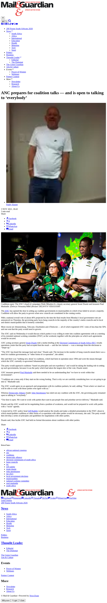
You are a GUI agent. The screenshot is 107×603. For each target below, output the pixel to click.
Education (10, 521)
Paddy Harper (12, 204)
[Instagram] (4, 24)
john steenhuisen (13, 471)
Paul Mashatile (26, 372)
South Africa (11, 514)
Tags (3, 500)
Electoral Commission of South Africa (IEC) (78, 343)
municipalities (12, 478)
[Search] (9, 21)
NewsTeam (34, 596)
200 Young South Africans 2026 (14, 503)
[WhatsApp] (15, 24)
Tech (8, 528)
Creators (8, 500)
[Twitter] (12, 24)
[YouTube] (17, 24)
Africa (8, 516)
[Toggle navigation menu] (3, 18)
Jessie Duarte (31, 343)
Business (4, 537)
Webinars (10, 571)
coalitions (10, 455)
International (11, 519)
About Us (10, 591)
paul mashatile (12, 483)
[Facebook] (2, 24)
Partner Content (7, 575)
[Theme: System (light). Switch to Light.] (4, 21)
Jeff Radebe (33, 411)
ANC (6, 311)
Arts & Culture (7, 557)
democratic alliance (14, 457)
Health (9, 523)
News (4, 508)
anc (7, 453)
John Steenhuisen (39, 393)
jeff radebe (10, 467)
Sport (8, 530)
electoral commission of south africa (21, 460)
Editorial (9, 548)
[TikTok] (10, 24)
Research (10, 589)
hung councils (12, 462)
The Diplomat (12, 551)
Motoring (10, 526)
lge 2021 (9, 474)
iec (7, 464)
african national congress (16, 450)
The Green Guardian (9, 555)
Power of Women (13, 568)
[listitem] (6, 498)
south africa (11, 486)
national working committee (17, 481)
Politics (4, 535)
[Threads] (8, 24)
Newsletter (10, 586)
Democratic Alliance (17, 393)
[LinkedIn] (6, 24)
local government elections (17, 476)
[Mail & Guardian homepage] (53, 9)
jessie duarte (11, 469)
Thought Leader (12, 543)
